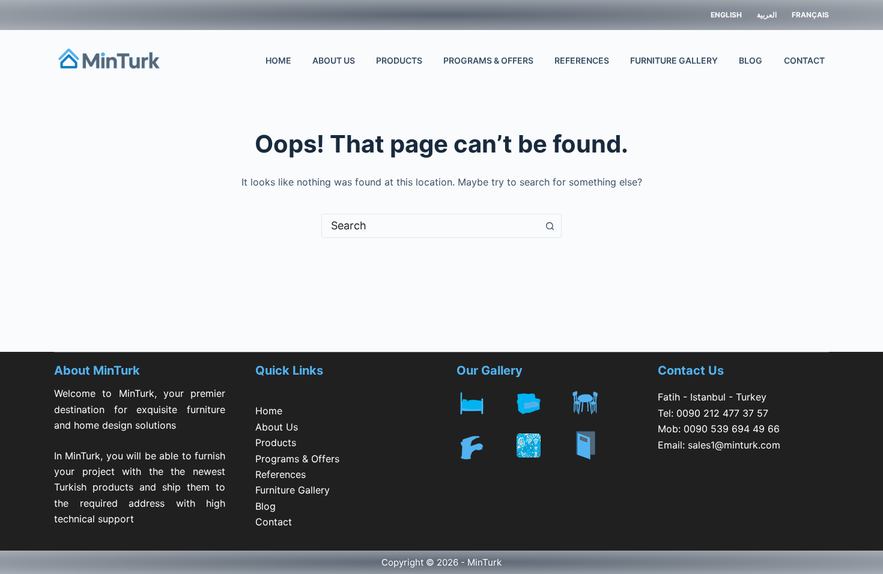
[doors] (599, 453)
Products (399, 60)
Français (810, 14)
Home (278, 60)
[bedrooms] (485, 400)
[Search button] (549, 225)
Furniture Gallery (674, 60)
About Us (333, 60)
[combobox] (430, 226)
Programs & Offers (488, 60)
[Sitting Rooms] (542, 400)
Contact (804, 60)
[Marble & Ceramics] (542, 446)
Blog (750, 60)
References (581, 60)
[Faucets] (485, 446)
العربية (767, 14)
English (726, 14)
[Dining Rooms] (599, 400)
